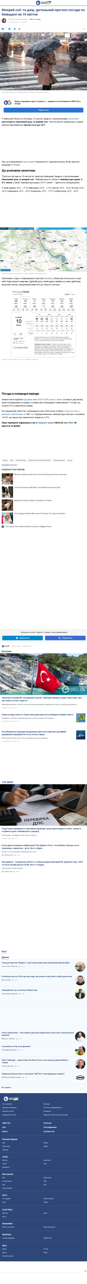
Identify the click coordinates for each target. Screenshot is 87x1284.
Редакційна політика (9, 465)
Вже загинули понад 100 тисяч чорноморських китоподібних (25, 738)
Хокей (4, 1164)
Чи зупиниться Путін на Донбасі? (16, 1046)
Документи (47, 1111)
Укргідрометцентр (59, 460)
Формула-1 (6, 1167)
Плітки (46, 1249)
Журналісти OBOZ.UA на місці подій (56, 1115)
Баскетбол (47, 1160)
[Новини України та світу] (6, 647)
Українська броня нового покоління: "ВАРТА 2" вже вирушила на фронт (33, 1074)
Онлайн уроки (7, 1181)
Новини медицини (8, 1238)
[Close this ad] (85, 1271)
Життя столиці (35, 19)
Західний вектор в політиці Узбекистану (19, 990)
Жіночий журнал (8, 1256)
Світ (4, 1127)
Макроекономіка (49, 1227)
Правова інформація (9, 1107)
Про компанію (7, 1104)
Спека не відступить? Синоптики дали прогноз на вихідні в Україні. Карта (37, 714)
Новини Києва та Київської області (39, 460)
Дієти (4, 1216)
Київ (11, 460)
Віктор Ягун (6, 980)
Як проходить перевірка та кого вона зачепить (19, 835)
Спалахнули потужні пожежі (12, 868)
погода (69, 460)
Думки (5, 957)
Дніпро (46, 1146)
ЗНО (3, 1185)
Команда (47, 1104)
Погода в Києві (21, 460)
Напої (45, 1213)
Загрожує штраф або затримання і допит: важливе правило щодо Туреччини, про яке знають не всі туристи (42, 699)
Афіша (4, 1249)
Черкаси (5, 1150)
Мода (45, 1252)
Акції (3, 1202)
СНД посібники (7, 1188)
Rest (4, 951)
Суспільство (49, 1131)
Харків (46, 1143)
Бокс (45, 1164)
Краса (4, 1252)
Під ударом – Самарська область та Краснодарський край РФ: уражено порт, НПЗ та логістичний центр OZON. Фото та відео (42, 863)
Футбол (4, 1160)
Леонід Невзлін (8, 1066)
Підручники (47, 1177)
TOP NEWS (7, 782)
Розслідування (50, 1127)
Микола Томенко (8, 1039)
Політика (48, 1123)
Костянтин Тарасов (9, 966)
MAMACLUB (47, 1238)
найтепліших (17, 414)
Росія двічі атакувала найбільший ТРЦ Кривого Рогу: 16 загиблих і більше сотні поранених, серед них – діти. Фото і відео (40, 846)
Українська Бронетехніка (11, 1077)
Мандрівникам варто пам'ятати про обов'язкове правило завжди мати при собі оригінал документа (39, 704)
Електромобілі (49, 1198)
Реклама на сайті (8, 1111)
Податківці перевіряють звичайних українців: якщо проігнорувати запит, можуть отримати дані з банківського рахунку (41, 829)
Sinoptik (48, 278)
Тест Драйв (6, 1198)
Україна (5, 460)
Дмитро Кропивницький (18, 19)
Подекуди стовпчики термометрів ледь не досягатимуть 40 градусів (28, 718)
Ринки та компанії (8, 1227)
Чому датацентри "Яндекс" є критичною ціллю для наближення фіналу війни (35, 963)
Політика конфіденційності (53, 1107)
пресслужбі (29, 161)
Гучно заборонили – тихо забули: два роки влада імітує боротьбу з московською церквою (38, 1034)
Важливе (6, 651)
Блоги (4, 1131)
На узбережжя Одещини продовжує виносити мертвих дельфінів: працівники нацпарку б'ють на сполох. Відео (34, 733)
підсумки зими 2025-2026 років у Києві (42, 399)
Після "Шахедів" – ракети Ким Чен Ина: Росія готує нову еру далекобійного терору (35, 1061)
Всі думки (6, 1087)
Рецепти (5, 1213)
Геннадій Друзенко (9, 1050)
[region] (43, 143)
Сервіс (46, 1202)
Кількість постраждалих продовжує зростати (19, 852)
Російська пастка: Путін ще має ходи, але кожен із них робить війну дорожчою (37, 976)
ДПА (45, 1181)
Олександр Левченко (10, 994)
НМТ (45, 1185)
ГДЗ (3, 1177)
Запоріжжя (6, 1146)
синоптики (73, 118)
